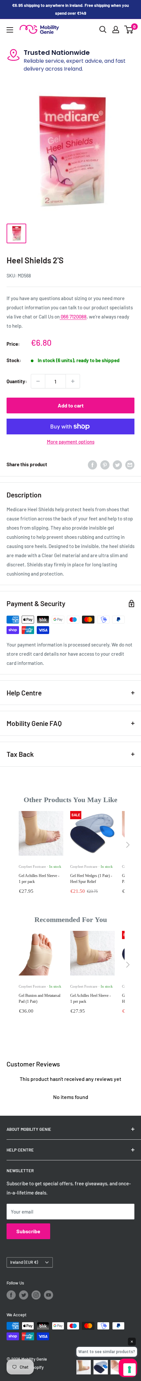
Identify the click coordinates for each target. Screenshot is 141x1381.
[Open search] (103, 29)
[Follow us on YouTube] (48, 1295)
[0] (129, 29)
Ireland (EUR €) (24, 1262)
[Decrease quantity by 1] (38, 381)
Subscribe (28, 1231)
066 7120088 (73, 316)
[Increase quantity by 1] (73, 381)
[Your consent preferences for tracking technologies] (129, 1369)
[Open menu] (10, 30)
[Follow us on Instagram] (36, 1295)
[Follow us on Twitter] (23, 1295)
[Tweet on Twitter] (117, 464)
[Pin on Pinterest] (105, 464)
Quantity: (17, 381)
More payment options (70, 442)
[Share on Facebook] (92, 464)
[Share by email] (129, 464)
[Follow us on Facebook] (11, 1295)
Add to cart (71, 405)
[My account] (115, 29)
